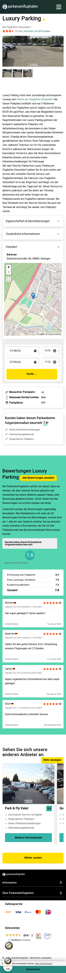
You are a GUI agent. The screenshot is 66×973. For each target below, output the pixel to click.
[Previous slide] (5, 48)
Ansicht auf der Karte (22, 273)
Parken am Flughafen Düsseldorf (34, 99)
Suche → (31, 373)
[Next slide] (60, 48)
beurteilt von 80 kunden (37, 31)
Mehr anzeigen (52, 759)
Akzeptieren (33, 969)
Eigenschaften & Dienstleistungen (28, 221)
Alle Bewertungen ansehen (38, 477)
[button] (33, 296)
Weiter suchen (33, 857)
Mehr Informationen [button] (43, 963)
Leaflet (41, 334)
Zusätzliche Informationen (23, 234)
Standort (11, 246)
